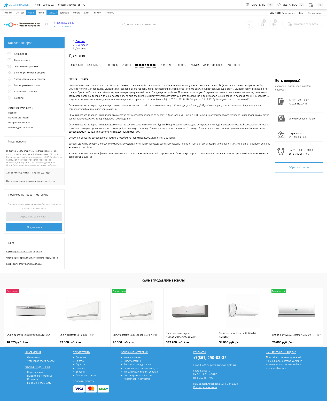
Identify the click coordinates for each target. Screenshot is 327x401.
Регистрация (314, 13)
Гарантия (166, 64)
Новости (97, 13)
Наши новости (17, 141)
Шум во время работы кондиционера (24, 252)
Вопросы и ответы (86, 375)
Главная (8, 13)
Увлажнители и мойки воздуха (141, 371)
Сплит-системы (132, 361)
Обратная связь (213, 64)
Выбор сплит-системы (39, 375)
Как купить (94, 64)
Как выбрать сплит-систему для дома (24, 264)
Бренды (52, 13)
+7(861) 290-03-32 (210, 357)
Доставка (64, 13)
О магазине (76, 64)
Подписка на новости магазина (28, 194)
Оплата (76, 13)
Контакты (109, 13)
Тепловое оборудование (137, 364)
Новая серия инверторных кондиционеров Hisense (30, 181)
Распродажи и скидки (19, 122)
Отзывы (20, 13)
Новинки (12, 112)
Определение (288, 13)
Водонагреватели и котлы (138, 375)
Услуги (41, 13)
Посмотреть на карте (205, 387)
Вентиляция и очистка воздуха (141, 368)
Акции (31, 13)
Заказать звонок (62, 26)
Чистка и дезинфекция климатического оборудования (32, 258)
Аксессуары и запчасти (137, 378)
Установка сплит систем (20, 108)
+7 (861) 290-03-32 (64, 22)
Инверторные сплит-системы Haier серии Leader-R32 (31, 151)
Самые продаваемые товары (163, 280)
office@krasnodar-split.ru (302, 118)
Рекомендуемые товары (20, 127)
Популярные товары (18, 117)
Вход (301, 13)
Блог (86, 13)
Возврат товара (145, 65)
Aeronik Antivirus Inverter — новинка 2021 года (28, 173)
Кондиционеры (132, 357)
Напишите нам (35, 372)
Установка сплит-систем (40, 361)
